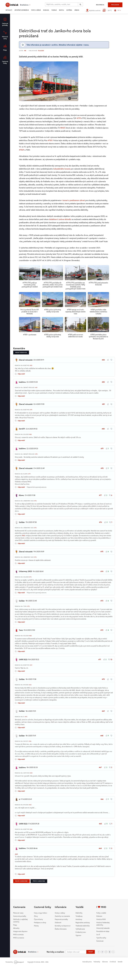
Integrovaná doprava (20, 931)
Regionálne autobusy (83, 922)
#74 (35, 501)
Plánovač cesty (18, 913)
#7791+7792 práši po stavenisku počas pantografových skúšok (30, 285)
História (69, 10)
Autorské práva (87, 962)
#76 (100, 522)
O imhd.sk (113, 962)
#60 (16, 854)
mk (25, 50)
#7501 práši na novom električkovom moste (75, 335)
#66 (102, 799)
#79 (31, 410)
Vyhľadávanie (80, 929)
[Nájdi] (80, 4)
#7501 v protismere (29, 334)
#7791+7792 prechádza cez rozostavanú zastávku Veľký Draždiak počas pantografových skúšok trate (75, 286)
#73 (30, 577)
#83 (103, 360)
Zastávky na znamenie (62, 916)
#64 (31, 829)
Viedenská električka (83, 926)
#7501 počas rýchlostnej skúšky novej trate (52, 311)
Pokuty (36, 926)
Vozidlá (54, 10)
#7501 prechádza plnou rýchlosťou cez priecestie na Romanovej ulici (98, 336)
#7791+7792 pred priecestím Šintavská (98, 284)
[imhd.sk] (12, 5)
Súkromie (105, 962)
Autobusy (79, 919)
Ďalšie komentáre (21, 881)
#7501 (50, 140)
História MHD (101, 919)
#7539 (21, 150)
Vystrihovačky (101, 938)
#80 (103, 429)
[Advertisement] (64, 20)
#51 (26, 716)
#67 (31, 665)
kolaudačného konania (61, 169)
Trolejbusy (79, 916)
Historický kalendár (103, 928)
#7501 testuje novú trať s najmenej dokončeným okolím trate (75, 312)
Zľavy (36, 916)
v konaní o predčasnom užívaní (73, 200)
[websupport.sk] (19, 962)
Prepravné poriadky (61, 919)
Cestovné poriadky (19, 916)
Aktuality (9, 10)
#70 (103, 679)
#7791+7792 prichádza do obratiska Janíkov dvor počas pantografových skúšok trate (52, 285)
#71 (99, 659)
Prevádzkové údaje (102, 931)
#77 (29, 474)
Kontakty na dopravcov (63, 926)
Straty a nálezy (60, 913)
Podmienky (97, 962)
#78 (36, 454)
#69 (103, 711)
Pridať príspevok (21, 352)
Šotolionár (100, 941)
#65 (31, 773)
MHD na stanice (18, 938)
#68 (30, 434)
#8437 (62, 128)
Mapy (15, 925)
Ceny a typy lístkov (40, 913)
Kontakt (120, 962)
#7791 (79, 118)
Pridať (90, 952)
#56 (30, 741)
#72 (28, 606)
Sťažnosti (58, 922)
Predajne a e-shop (40, 922)
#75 (101, 551)
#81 (36, 387)
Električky (79, 913)
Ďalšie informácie (60, 929)
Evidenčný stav (81, 932)
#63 (30, 685)
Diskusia (46, 10)
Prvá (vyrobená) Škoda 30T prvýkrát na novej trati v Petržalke (29, 312)
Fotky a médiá (36, 10)
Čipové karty (38, 919)
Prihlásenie (115, 5)
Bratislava (32, 952)
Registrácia (100, 5)
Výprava (78, 935)
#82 (31, 365)
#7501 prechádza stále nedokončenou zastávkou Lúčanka (98, 312)
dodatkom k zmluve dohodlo (60, 219)
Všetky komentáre (39, 881)
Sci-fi (98, 934)
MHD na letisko (18, 934)
